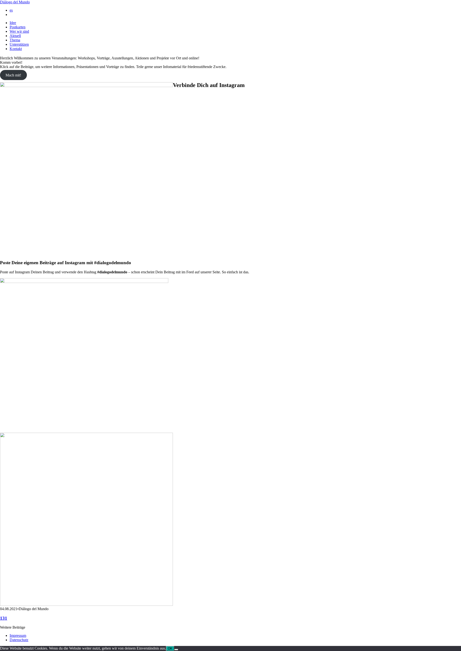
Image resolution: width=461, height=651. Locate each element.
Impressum (18, 635)
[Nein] (176, 649)
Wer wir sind (19, 31)
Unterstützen (19, 44)
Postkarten (17, 27)
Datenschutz (19, 640)
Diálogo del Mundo (15, 2)
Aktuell (15, 36)
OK (170, 648)
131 (3, 618)
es (11, 10)
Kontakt (16, 49)
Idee (13, 23)
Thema (15, 40)
